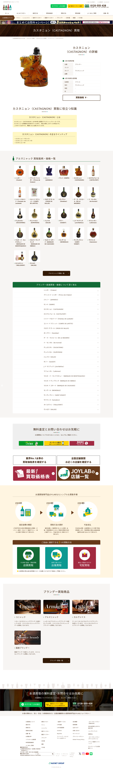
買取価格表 (49, 13)
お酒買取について (30, 721)
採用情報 (75, 724)
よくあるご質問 (91, 13)
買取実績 (77, 13)
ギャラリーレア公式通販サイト (94, 747)
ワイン (18, 18)
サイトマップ (76, 733)
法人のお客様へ (91, 2)
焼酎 (74, 18)
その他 (80, 18)
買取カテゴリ (44, 721)
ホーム (7, 13)
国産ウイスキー (49, 18)
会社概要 (75, 721)
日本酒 (68, 18)
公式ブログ (75, 727)
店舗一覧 (106, 13)
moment (59, 730)
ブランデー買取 (31, 38)
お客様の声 (28, 736)
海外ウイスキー (37, 18)
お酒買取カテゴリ (7, 18)
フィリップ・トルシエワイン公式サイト (62, 737)
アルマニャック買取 (41, 38)
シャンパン (26, 18)
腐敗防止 (90, 734)
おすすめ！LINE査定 (58, 6)
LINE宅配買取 (60, 727)
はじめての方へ (21, 13)
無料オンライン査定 (76, 6)
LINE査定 (59, 724)
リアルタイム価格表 (31, 739)
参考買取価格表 (30, 742)
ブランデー (60, 18)
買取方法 (63, 13)
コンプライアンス (92, 731)
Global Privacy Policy (78, 739)
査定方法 (35, 13)
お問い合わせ (76, 730)
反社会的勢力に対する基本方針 (94, 727)
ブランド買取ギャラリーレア (94, 742)
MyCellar (59, 733)
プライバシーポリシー (78, 736)
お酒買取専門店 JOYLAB (19, 38)
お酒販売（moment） (104, 2)
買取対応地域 (29, 730)
